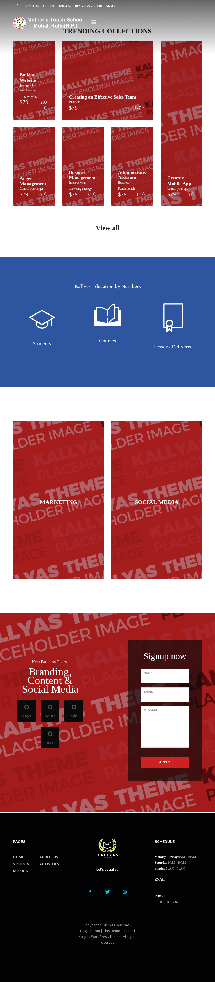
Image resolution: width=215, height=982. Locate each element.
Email (148, 691)
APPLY (164, 762)
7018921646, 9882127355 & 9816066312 (82, 6)
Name (148, 673)
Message (151, 710)
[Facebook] (17, 6)
